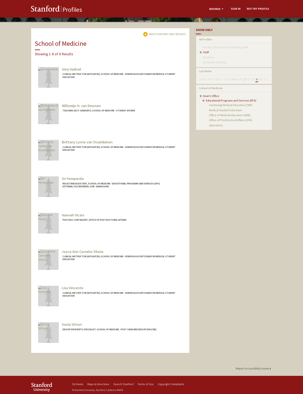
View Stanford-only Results (167, 34)
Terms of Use (146, 384)
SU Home (77, 384)
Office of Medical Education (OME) (229, 115)
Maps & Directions (98, 384)
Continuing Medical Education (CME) (230, 105)
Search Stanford (123, 384)
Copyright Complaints (171, 384)
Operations (216, 125)
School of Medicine (211, 88)
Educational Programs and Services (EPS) (231, 100)
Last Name (205, 71)
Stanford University (48, 387)
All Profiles (205, 39)
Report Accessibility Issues (253, 368)
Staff (206, 52)
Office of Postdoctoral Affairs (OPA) (230, 120)
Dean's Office (211, 96)
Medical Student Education (225, 110)
